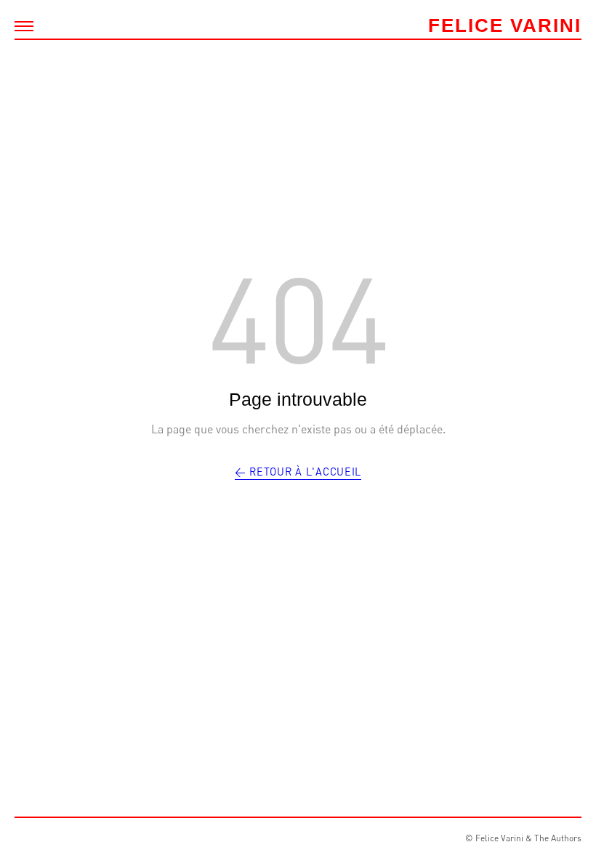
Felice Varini (499, 838)
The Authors (557, 838)
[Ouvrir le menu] (24, 26)
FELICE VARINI (504, 25)
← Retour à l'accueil (298, 471)
